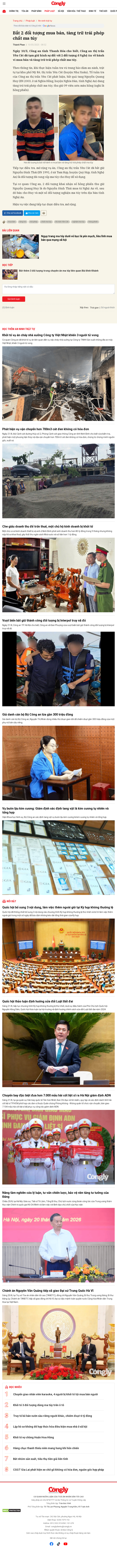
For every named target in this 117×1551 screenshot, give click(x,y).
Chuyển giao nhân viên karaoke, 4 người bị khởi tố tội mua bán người (55, 1394)
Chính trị (13, 11)
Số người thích (108, 307)
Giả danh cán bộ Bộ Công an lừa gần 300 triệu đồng (37, 714)
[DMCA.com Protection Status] (58, 1510)
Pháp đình (36, 11)
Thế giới (103, 11)
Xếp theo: (84, 307)
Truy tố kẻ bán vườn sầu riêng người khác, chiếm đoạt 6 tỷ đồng (52, 1415)
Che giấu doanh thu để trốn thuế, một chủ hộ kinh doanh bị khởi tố (47, 526)
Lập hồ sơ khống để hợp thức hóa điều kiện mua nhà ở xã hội (50, 1426)
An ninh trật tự (45, 21)
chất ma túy (46, 222)
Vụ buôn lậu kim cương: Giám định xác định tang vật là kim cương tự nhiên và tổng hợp (55, 810)
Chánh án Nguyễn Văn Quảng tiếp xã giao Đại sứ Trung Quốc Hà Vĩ (47, 1290)
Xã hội (61, 11)
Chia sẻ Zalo (33, 213)
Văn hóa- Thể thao (76, 11)
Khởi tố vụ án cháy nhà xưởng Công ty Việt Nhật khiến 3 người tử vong (50, 335)
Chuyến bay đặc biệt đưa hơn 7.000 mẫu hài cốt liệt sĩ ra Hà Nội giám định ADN (56, 1095)
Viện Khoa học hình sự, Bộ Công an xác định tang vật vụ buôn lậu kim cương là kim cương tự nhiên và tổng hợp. (54, 817)
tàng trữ (22, 222)
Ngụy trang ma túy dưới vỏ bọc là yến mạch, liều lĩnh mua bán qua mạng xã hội (76, 238)
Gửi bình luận (14, 299)
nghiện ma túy (78, 222)
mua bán (11, 222)
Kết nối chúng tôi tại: (58, 1538)
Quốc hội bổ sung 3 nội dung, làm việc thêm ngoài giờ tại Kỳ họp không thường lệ (57, 907)
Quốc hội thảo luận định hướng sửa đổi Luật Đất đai (37, 1001)
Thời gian (94, 307)
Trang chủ (17, 21)
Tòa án (24, 11)
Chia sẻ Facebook (14, 213)
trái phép (33, 222)
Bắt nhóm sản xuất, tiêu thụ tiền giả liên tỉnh (40, 1458)
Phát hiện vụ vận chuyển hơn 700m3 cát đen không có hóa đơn (45, 429)
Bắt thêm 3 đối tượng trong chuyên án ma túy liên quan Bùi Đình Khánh (58, 270)
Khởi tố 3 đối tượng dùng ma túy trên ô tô (38, 1405)
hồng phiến (93, 222)
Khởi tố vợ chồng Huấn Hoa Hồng (33, 1437)
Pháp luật (49, 11)
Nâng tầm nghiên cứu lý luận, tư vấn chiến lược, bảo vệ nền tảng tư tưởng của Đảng (55, 1194)
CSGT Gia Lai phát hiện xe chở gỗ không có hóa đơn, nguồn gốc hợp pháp (58, 1469)
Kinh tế (92, 11)
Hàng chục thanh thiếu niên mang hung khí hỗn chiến (46, 1448)
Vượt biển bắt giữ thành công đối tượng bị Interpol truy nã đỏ (44, 620)
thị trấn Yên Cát (61, 222)
